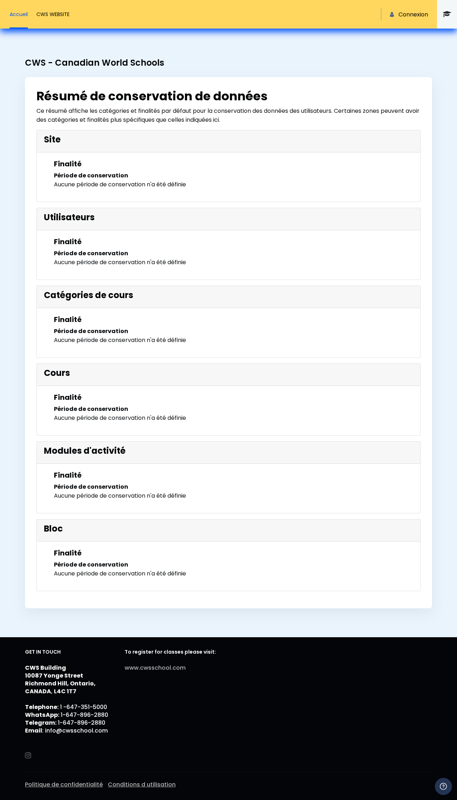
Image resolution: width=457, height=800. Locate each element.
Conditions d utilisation (142, 785)
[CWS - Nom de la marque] (447, 14)
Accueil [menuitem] (19, 14)
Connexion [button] (413, 14)
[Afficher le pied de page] (443, 786)
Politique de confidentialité (64, 785)
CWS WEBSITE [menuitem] (53, 14)
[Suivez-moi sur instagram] (28, 756)
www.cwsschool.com (155, 668)
